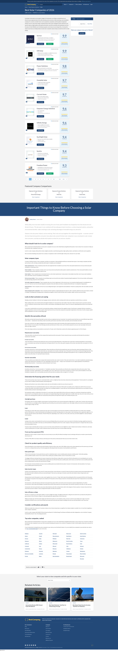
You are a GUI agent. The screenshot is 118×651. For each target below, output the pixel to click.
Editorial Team (49, 632)
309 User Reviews (64, 173)
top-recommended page (32, 528)
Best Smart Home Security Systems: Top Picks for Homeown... (82, 605)
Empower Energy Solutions (46, 108)
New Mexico (68, 536)
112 (60, 179)
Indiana (40, 543)
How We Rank (28, 630)
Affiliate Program (49, 640)
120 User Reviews (64, 129)
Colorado (27, 546)
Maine (40, 556)
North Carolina (69, 541)
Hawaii (40, 536)
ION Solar (40, 51)
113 (63, 179)
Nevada (54, 553)
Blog (26, 626)
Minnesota (55, 541)
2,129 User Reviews (64, 58)
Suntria (39, 151)
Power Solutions (42, 66)
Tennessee (82, 538)
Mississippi (55, 543)
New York (68, 538)
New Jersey (68, 533)
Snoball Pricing (66, 630)
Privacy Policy (44, 647)
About (66, 4)
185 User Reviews (64, 158)
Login (91, 4)
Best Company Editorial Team (31, 609)
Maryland (55, 533)
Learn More (82, 33)
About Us (47, 626)
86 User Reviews (64, 115)
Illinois (40, 541)
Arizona (26, 538)
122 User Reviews (64, 101)
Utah (81, 543)
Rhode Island (69, 556)
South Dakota (83, 536)
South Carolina (83, 533)
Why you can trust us (86, 1)
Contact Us (48, 634)
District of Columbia (29, 553)
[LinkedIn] (33, 645)
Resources (27, 628)
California (27, 543)
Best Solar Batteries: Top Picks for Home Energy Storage (57, 605)
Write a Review (79, 4)
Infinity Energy (42, 123)
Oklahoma (68, 548)
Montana (54, 548)
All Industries (27, 636)
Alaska (26, 536)
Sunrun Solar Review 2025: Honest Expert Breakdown (34, 605)
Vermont (82, 546)
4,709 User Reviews (64, 43)
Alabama (26, 533)
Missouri (54, 546)
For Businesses (86, 4)
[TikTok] (35, 645)
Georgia (40, 533)
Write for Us (48, 638)
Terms (49, 647)
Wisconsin (82, 556)
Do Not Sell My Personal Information (57, 647)
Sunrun (39, 36)
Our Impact (48, 630)
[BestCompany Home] (30, 4)
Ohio (67, 546)
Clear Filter (89, 23)
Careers (47, 636)
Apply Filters (82, 23)
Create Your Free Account (68, 626)
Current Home (41, 94)
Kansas (40, 548)
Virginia (81, 548)
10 (53, 179)
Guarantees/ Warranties (30, 632)
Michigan (54, 538)
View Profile (40, 43)
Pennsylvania (69, 553)
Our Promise (48, 628)
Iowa (40, 546)
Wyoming (82, 558)
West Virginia (83, 553)
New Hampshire (56, 556)
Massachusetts (56, 536)
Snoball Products (66, 628)
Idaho (40, 538)
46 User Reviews (64, 87)
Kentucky (41, 551)
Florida (26, 556)
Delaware (27, 551)
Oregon (68, 551)
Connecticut (27, 548)
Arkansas (27, 541)
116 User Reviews (64, 73)
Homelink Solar (42, 80)
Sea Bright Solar (42, 137)
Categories (72, 4)
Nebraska (55, 551)
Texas (81, 541)
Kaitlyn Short (33, 219)
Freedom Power (42, 165)
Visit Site (50, 43)
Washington (82, 551)
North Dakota (69, 543)
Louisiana (41, 553)
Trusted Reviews (28, 634)
